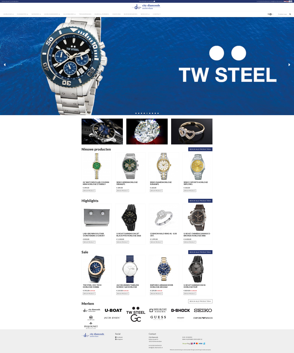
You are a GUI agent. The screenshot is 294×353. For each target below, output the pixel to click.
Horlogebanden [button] (51, 14)
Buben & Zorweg (102, 14)
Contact (157, 14)
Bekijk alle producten (200, 149)
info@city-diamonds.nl (277, 1)
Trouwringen (85, 14)
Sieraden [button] (35, 14)
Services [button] (144, 14)
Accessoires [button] (68, 14)
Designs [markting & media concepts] (201, 349)
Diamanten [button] (22, 14)
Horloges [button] (7, 14)
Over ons (116, 14)
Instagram (119, 339)
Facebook (119, 337)
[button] (270, 14)
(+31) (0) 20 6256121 (263, 1)
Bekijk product (89, 190)
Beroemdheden (130, 14)
